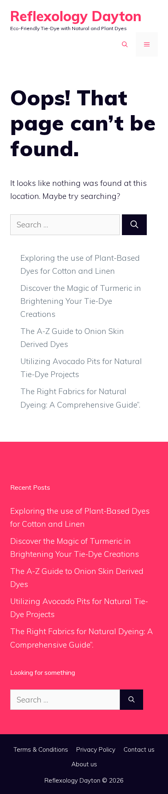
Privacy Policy (95, 749)
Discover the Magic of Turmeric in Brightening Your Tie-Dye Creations (80, 301)
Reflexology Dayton (75, 16)
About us (84, 764)
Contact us (139, 749)
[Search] (134, 224)
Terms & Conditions (40, 749)
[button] (125, 44)
